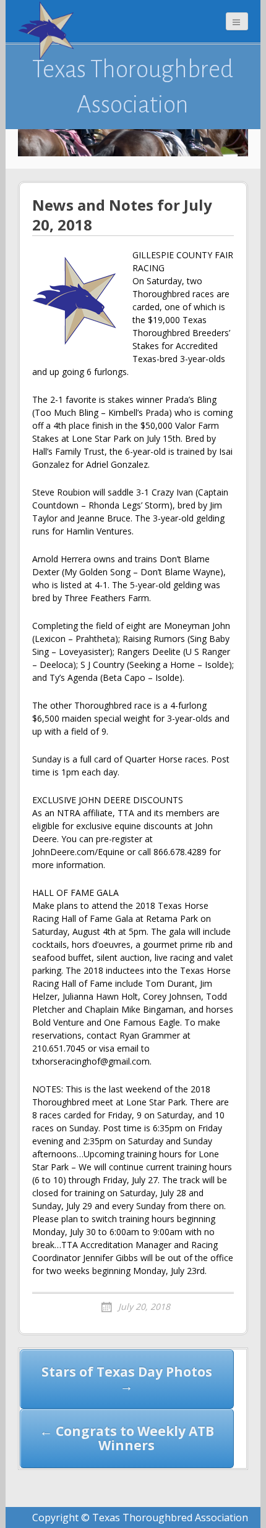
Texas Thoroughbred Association (132, 86)
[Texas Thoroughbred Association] (49, 31)
